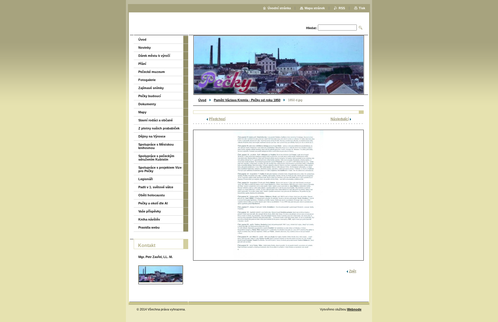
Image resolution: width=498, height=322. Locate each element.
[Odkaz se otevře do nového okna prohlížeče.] (278, 195)
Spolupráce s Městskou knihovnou (156, 146)
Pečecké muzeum (151, 72)
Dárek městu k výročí (154, 55)
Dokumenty (147, 104)
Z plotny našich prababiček (159, 128)
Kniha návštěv (149, 219)
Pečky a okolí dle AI (153, 203)
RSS (342, 8)
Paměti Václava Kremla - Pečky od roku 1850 (247, 100)
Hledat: (311, 28)
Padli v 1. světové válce (155, 187)
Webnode (354, 309)
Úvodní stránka (279, 8)
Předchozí (217, 119)
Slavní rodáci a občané (155, 120)
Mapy (142, 112)
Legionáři (145, 179)
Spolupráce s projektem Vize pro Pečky (160, 169)
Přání (142, 63)
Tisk (362, 8)
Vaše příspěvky (149, 211)
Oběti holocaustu (151, 195)
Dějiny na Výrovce (151, 136)
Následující (340, 119)
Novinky (144, 47)
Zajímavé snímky (151, 88)
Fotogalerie (147, 80)
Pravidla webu (149, 227)
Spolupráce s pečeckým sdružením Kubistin (156, 157)
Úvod (202, 100)
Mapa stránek (315, 8)
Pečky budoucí (149, 96)
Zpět (352, 271)
